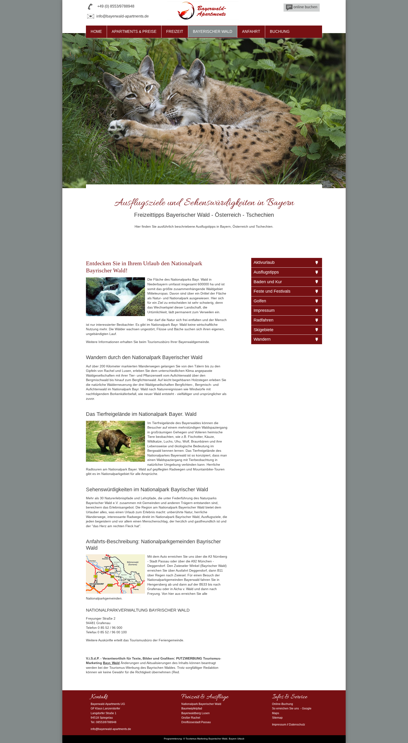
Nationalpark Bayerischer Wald (201, 704)
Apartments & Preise (134, 32)
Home (96, 32)
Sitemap (277, 717)
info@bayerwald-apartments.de (122, 16)
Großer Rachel (190, 717)
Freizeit (174, 32)
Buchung (279, 32)
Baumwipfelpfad (191, 708)
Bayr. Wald (111, 663)
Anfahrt (251, 32)
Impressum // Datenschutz (288, 724)
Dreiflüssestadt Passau (196, 722)
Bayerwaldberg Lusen (195, 713)
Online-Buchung (282, 704)
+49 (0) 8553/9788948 (115, 6)
